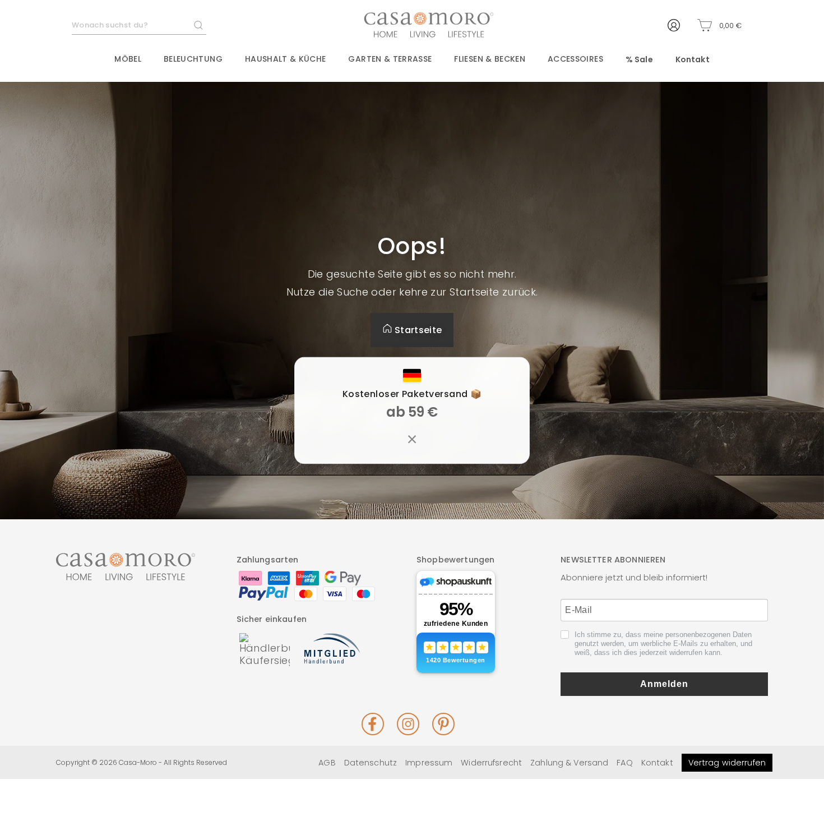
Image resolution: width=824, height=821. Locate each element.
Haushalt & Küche (285, 58)
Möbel (127, 58)
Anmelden (664, 684)
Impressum (428, 762)
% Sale (639, 59)
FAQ (624, 762)
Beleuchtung (193, 58)
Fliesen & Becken (489, 58)
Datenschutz (370, 762)
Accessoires (575, 58)
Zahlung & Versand (569, 762)
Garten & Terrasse (390, 58)
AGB (326, 762)
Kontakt (692, 59)
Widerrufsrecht (491, 762)
